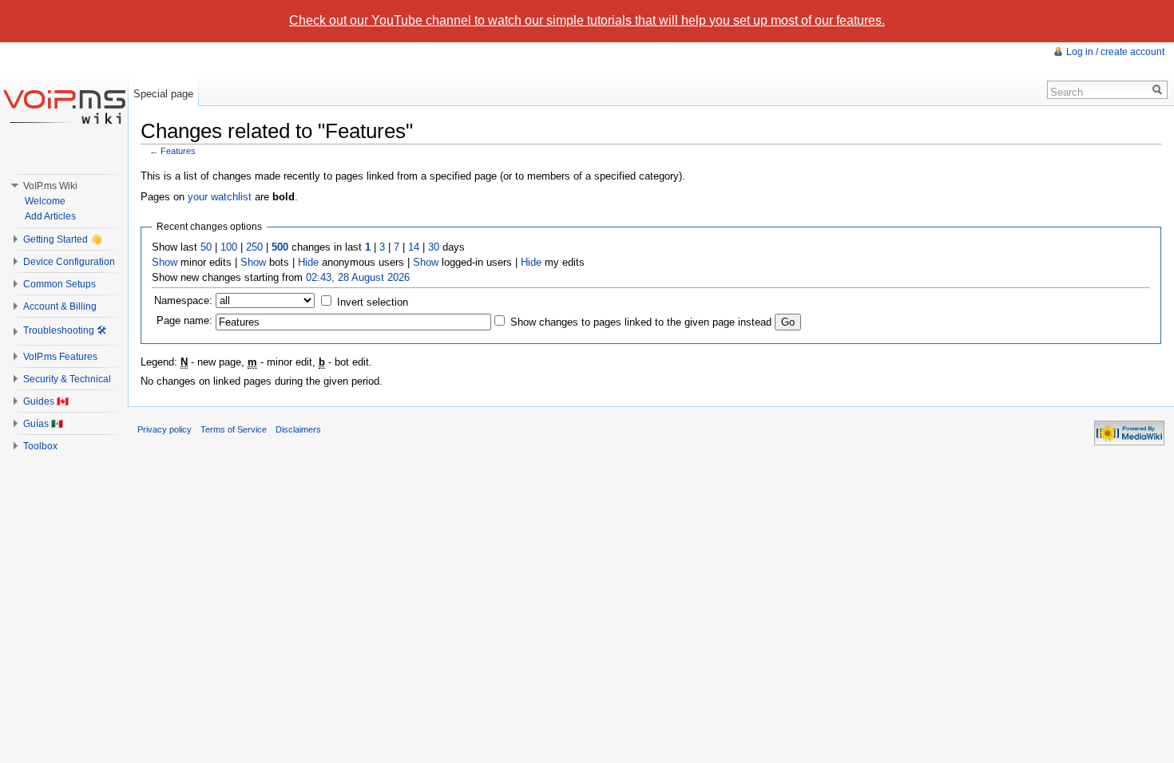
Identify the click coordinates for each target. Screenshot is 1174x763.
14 (413, 247)
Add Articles (50, 216)
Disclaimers (298, 429)
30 (433, 247)
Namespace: (183, 300)
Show (164, 262)
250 (254, 247)
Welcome (45, 201)
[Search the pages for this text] (1157, 90)
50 (206, 247)
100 (228, 247)
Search (1066, 92)
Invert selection (372, 302)
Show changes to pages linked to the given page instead (640, 322)
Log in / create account (1115, 51)
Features (178, 151)
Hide (308, 262)
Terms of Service (233, 429)
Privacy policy (164, 429)
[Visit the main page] (64, 106)
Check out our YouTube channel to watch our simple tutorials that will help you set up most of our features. (587, 20)
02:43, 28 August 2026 (358, 277)
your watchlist (220, 197)
